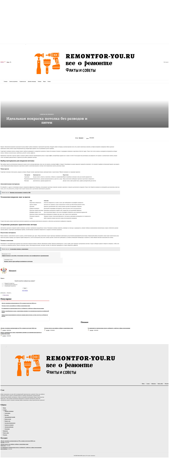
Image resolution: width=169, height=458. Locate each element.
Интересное (3, 445)
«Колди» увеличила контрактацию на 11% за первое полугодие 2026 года (19, 303)
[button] (9, 62)
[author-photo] (1, 330)
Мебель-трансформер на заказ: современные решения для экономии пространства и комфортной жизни (25, 311)
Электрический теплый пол (11, 284)
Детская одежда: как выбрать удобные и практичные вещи (16, 305)
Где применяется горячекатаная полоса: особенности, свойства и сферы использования (23, 308)
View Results (25, 290)
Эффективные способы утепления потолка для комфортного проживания (25, 255)
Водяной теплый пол (9, 283)
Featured (3, 442)
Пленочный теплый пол (10, 285)
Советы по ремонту (47, 114)
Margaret (81, 138)
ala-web (4, 330)
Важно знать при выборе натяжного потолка (18, 261)
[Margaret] (4, 270)
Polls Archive (6, 295)
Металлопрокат (4, 449)
